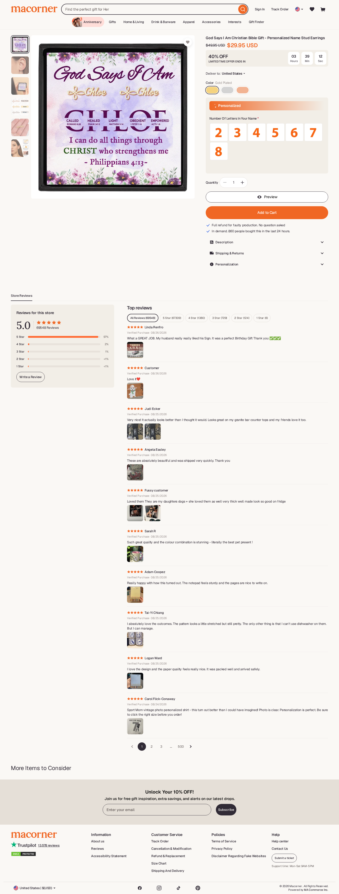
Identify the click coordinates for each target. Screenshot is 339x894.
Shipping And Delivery (167, 871)
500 (181, 746)
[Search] (242, 9)
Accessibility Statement (109, 856)
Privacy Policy (221, 849)
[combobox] (154, 9)
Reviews (97, 849)
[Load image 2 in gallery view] (20, 65)
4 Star (196, 318)
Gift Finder (256, 22)
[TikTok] (178, 888)
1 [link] (142, 746)
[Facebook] (140, 888)
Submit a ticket (284, 858)
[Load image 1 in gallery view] (20, 44)
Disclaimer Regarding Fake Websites (238, 856)
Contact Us (280, 849)
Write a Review (30, 377)
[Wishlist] (312, 9)
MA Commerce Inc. (316, 890)
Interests (234, 22)
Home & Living (133, 22)
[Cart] (323, 9)
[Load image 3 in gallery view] (20, 86)
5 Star (172, 318)
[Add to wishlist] (188, 42)
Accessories (211, 22)
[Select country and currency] (299, 9)
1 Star (262, 318)
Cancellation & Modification (171, 849)
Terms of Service (223, 841)
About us (97, 841)
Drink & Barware (163, 22)
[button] (266, 118)
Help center (280, 841)
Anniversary (92, 22)
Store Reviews (21, 296)
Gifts (112, 22)
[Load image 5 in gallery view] (20, 127)
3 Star (219, 318)
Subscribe (226, 810)
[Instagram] (159, 888)
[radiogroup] (266, 142)
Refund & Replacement (168, 856)
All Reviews (142, 318)
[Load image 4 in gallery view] (20, 106)
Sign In (260, 10)
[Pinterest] (198, 888)
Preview (270, 196)
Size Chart (159, 863)
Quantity (212, 182)
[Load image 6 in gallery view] (20, 148)
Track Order (280, 9)
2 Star (241, 318)
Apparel (189, 22)
